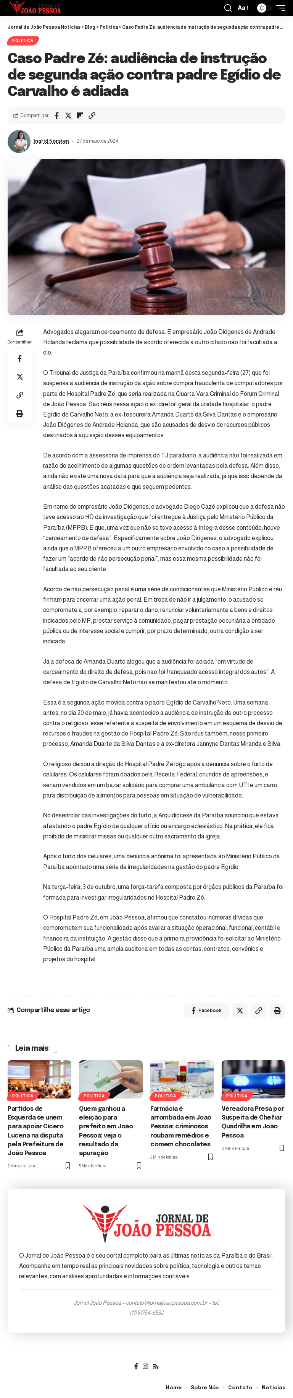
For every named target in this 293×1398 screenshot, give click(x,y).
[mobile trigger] (278, 8)
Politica (23, 41)
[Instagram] (145, 1366)
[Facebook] (136, 1366)
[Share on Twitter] (68, 115)
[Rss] (156, 1366)
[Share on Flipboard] (80, 115)
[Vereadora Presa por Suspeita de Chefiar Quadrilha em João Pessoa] (253, 1079)
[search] (228, 8)
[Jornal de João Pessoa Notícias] (34, 8)
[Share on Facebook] (56, 115)
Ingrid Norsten (51, 141)
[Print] (20, 413)
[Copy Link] (92, 115)
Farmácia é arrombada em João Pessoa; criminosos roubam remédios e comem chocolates (180, 1127)
